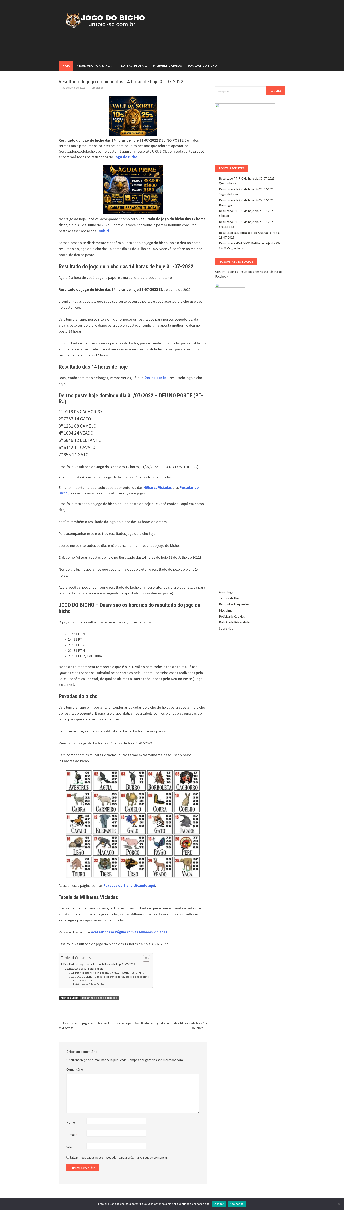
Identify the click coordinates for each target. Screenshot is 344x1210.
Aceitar (219, 1203)
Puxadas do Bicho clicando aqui (129, 885)
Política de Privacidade (234, 622)
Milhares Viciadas (167, 65)
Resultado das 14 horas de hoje (86, 968)
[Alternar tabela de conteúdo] (144, 958)
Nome (71, 1122)
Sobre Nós (226, 628)
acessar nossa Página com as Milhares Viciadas (129, 932)
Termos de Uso (229, 598)
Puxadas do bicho (87, 980)
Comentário (75, 1069)
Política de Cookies (232, 616)
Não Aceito (237, 1203)
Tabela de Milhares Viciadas (92, 984)
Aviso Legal (226, 592)
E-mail (72, 1135)
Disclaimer (226, 610)
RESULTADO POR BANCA (93, 65)
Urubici (103, 231)
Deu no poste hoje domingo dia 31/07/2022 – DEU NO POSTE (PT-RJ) (110, 972)
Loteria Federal (134, 65)
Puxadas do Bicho (202, 65)
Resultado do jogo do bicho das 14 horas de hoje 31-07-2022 (99, 964)
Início (66, 65)
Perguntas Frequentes (234, 604)
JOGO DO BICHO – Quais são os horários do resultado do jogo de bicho (112, 976)
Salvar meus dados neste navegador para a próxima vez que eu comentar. (119, 1157)
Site (69, 1147)
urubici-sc (97, 87)
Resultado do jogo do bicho (99, 997)
